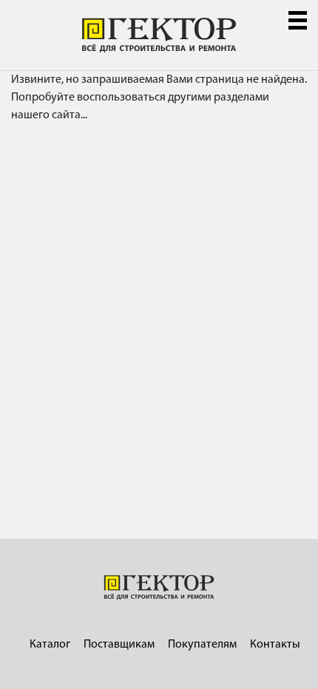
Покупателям (202, 645)
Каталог (50, 645)
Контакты (275, 645)
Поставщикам (119, 645)
